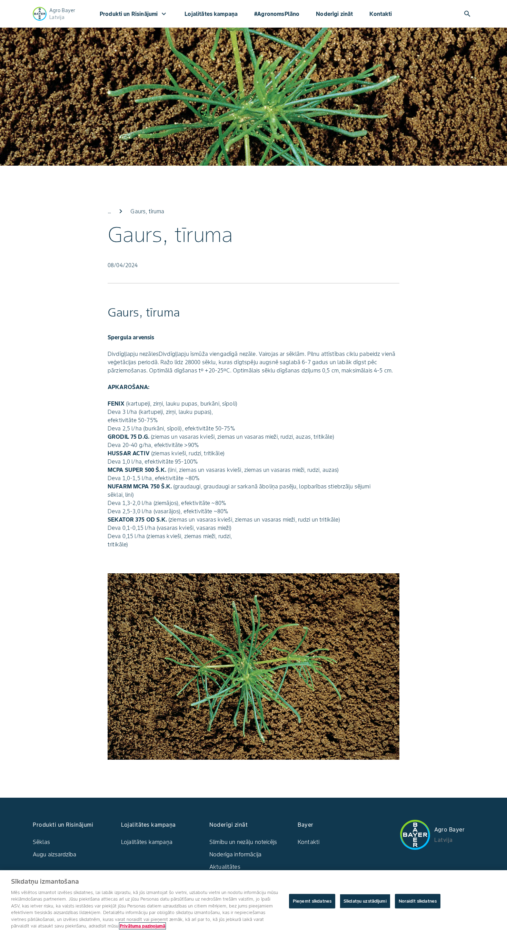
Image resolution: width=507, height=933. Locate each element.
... (109, 211)
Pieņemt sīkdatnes (312, 901)
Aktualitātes (224, 866)
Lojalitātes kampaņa (211, 13)
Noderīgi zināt (334, 13)
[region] (253, 901)
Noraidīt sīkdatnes (418, 901)
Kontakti (380, 13)
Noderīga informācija (235, 854)
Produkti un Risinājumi (134, 14)
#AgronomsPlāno (276, 13)
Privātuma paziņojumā (142, 926)
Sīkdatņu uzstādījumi (365, 901)
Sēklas (41, 841)
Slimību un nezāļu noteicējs (243, 841)
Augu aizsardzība (54, 854)
